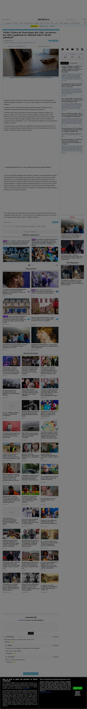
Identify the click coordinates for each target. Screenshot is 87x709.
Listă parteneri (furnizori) (45, 691)
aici (12, 699)
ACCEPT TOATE (78, 688)
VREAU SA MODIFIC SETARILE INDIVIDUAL (78, 693)
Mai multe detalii (26, 688)
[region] (43, 693)
